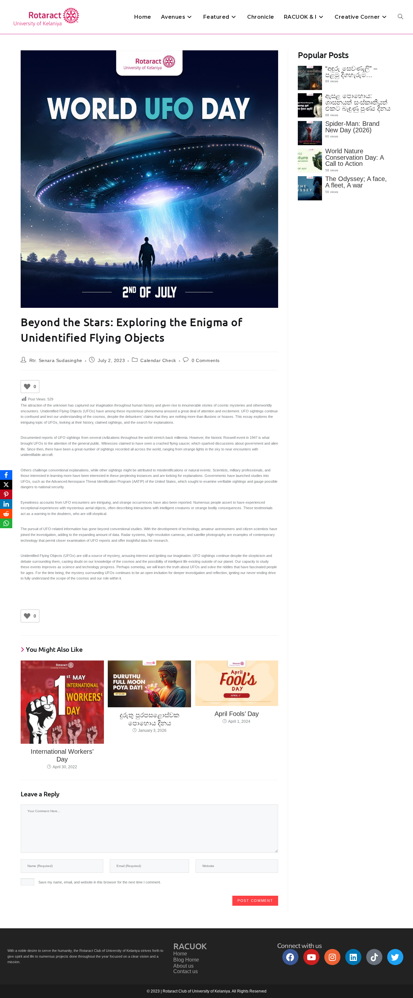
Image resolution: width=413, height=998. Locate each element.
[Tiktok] (374, 957)
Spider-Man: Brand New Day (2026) (352, 127)
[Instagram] (332, 957)
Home (180, 953)
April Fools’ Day (237, 713)
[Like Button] (27, 386)
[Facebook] (290, 957)
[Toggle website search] (400, 17)
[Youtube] (311, 957)
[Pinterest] (6, 494)
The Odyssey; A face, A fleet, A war (356, 182)
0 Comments (206, 360)
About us (183, 966)
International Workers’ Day (62, 755)
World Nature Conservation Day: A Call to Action (354, 157)
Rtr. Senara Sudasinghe (55, 360)
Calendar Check (158, 360)
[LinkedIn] (6, 504)
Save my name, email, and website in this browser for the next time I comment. (99, 882)
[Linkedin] (353, 957)
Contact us (185, 971)
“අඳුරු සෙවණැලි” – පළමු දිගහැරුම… (351, 71)
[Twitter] (395, 957)
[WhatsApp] (6, 523)
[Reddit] (6, 514)
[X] (6, 484)
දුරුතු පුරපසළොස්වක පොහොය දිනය (149, 719)
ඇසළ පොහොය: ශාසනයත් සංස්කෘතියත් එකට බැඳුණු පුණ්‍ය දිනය (357, 102)
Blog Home (186, 960)
